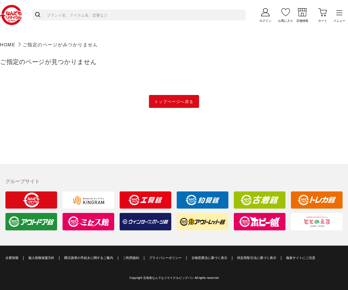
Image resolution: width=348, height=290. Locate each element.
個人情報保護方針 (41, 257)
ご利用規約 (131, 257)
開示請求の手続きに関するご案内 (88, 257)
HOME (7, 44)
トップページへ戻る (174, 101)
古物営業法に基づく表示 (209, 257)
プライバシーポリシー (165, 257)
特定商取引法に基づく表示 (256, 257)
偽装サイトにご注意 (300, 257)
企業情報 (11, 257)
